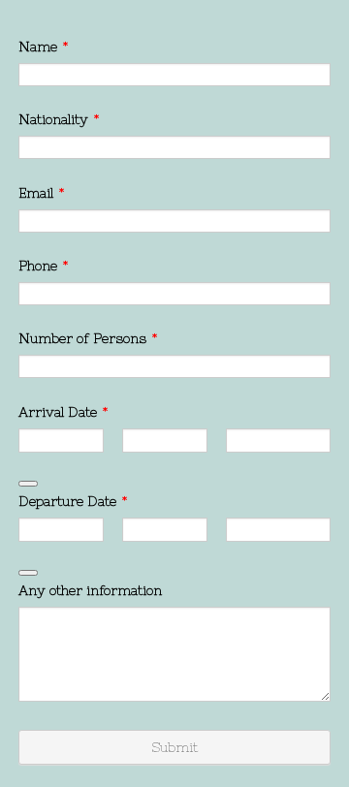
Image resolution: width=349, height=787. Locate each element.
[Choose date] (28, 484)
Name (43, 46)
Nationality (59, 119)
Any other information (90, 590)
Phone (43, 265)
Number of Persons (88, 338)
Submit (174, 747)
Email (41, 193)
